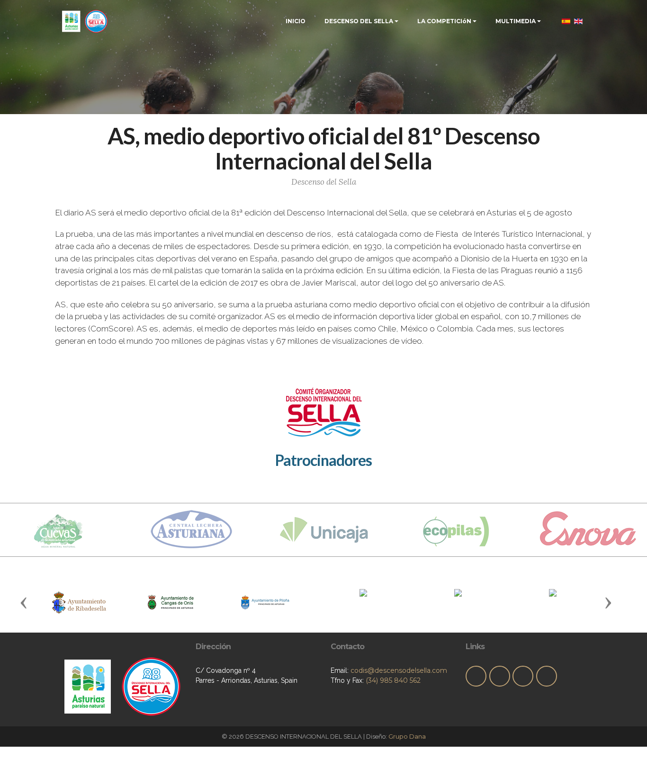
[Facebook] (499, 676)
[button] (23, 602)
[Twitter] (476, 676)
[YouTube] (522, 676)
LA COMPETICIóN (444, 21)
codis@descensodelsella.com (398, 670)
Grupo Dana (407, 736)
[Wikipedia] (546, 676)
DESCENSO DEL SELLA (358, 21)
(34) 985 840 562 (393, 680)
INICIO (296, 21)
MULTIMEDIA (515, 21)
